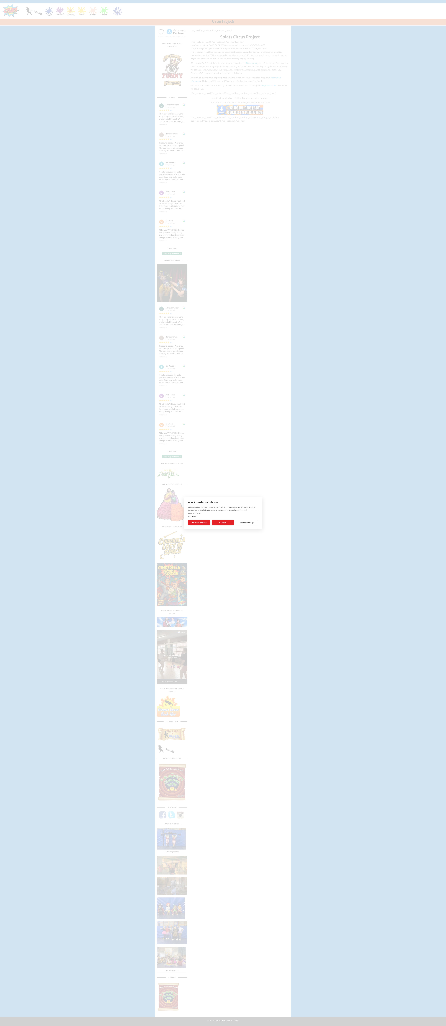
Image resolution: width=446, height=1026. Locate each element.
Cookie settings (247, 523)
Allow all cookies (199, 523)
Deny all (222, 523)
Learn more (192, 516)
